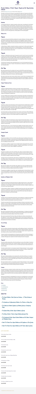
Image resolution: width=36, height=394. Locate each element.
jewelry (21, 11)
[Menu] (34, 3)
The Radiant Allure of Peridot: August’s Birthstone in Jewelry (13, 310)
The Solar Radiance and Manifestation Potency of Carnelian (7, 381)
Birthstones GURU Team (8, 11)
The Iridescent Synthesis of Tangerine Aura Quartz (6, 334)
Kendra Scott (4, 290)
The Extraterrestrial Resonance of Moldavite (5, 360)
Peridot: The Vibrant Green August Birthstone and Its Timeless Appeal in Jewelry (17, 325)
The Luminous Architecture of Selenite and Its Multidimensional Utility (8, 339)
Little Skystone (5, 287)
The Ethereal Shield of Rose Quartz (4, 344)
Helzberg (4, 285)
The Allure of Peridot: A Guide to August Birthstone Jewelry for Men (15, 314)
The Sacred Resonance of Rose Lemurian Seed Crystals (6, 365)
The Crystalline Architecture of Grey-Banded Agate (6, 376)
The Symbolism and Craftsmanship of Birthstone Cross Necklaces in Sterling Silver (17, 302)
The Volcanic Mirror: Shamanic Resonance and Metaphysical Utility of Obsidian (9, 355)
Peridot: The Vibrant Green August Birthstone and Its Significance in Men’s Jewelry (17, 322)
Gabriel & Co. (4, 288)
